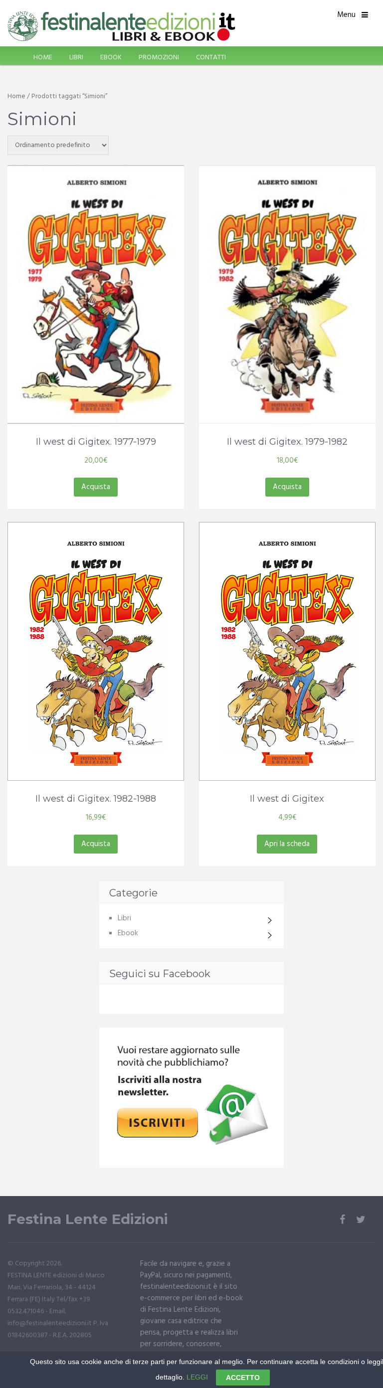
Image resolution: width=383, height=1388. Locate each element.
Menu (346, 15)
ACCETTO (243, 1378)
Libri (124, 918)
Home (16, 96)
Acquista (95, 487)
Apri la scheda (287, 844)
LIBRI (76, 57)
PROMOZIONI (159, 57)
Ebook (128, 933)
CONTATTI (211, 57)
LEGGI (197, 1377)
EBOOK (111, 57)
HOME (42, 57)
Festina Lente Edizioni (87, 1219)
